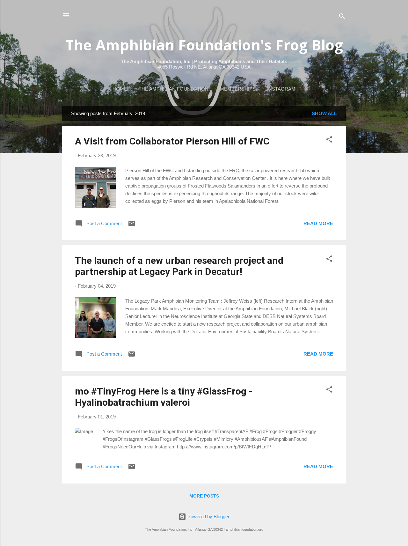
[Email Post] (131, 225)
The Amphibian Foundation (173, 89)
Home (120, 89)
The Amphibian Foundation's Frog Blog (204, 45)
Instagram (281, 89)
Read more (318, 223)
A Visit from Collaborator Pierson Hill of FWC (172, 141)
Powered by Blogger (207, 516)
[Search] (342, 17)
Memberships (238, 89)
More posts (204, 495)
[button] (329, 140)
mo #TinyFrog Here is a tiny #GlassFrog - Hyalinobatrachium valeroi (163, 397)
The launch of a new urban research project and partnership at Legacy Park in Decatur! (179, 266)
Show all (324, 113)
